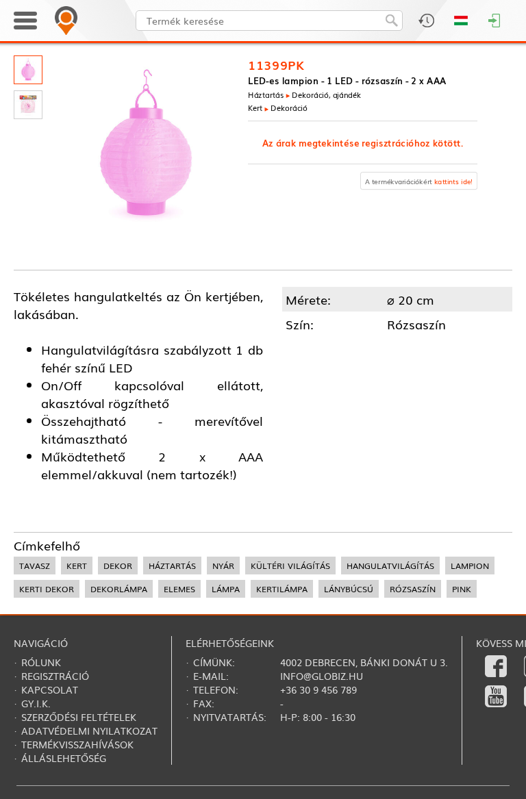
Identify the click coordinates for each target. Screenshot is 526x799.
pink (461, 589)
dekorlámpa (118, 589)
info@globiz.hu (321, 676)
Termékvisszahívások (77, 744)
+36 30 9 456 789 (318, 689)
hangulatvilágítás (390, 565)
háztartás (172, 565)
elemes (179, 589)
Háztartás (266, 94)
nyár (223, 565)
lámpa (226, 589)
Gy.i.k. (36, 703)
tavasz (34, 565)
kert (76, 565)
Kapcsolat (49, 689)
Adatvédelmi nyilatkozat (89, 730)
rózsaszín (413, 589)
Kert (255, 107)
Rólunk (41, 662)
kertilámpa (282, 589)
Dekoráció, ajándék (326, 94)
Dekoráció (289, 107)
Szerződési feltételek (78, 717)
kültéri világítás (290, 565)
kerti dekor (46, 589)
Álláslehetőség (63, 758)
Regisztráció (55, 676)
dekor (117, 565)
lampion (470, 565)
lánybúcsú (348, 589)
